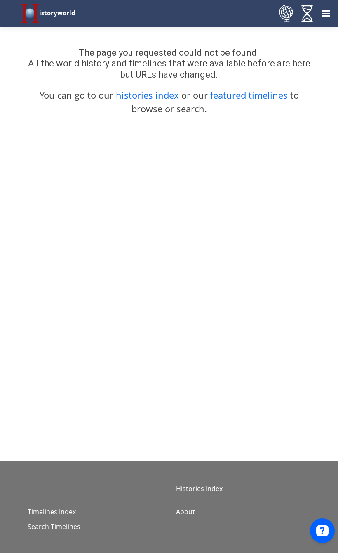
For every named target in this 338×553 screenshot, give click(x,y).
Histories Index (199, 488)
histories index (147, 95)
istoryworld (57, 13)
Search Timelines (54, 526)
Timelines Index (52, 511)
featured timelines (250, 95)
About (185, 511)
